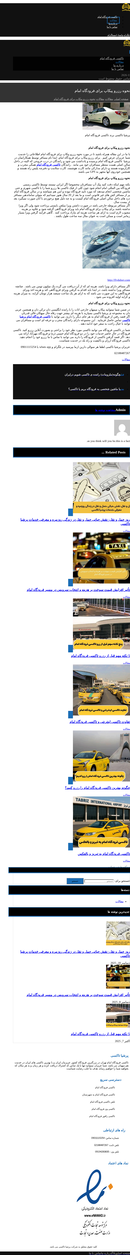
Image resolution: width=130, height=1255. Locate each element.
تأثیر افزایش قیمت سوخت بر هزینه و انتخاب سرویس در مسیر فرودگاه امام (78, 995)
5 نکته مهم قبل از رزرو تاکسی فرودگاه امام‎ (100, 1034)
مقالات (126, 359)
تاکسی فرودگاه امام (48, 164)
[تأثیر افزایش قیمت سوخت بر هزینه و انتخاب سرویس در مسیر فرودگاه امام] (118, 987)
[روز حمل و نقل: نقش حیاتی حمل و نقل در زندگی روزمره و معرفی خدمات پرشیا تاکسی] (118, 944)
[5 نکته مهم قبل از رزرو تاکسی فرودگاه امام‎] (118, 1026)
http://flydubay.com (118, 280)
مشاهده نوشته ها (105, 410)
